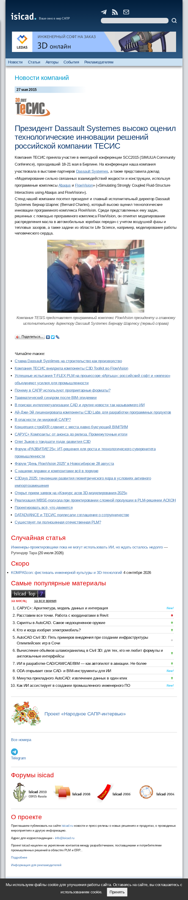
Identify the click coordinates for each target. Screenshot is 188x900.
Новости (15, 62)
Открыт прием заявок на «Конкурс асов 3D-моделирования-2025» (71, 493)
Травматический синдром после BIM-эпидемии (56, 397)
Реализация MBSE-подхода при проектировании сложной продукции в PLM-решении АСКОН (95, 500)
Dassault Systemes (92, 171)
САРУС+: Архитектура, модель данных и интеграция (62, 608)
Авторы (52, 62)
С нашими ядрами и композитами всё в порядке (56, 471)
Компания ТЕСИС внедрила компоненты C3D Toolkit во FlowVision (71, 368)
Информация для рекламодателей (36, 865)
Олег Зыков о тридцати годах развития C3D (53, 441)
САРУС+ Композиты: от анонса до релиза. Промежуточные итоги (71, 434)
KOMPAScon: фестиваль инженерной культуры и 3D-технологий (66, 572)
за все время (45, 601)
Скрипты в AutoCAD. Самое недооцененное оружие (61, 623)
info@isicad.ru (65, 838)
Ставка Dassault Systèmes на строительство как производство (68, 361)
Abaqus (64, 185)
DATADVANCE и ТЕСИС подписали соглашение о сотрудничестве (72, 515)
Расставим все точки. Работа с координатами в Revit (62, 615)
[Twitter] (52, 336)
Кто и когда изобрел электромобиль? (48, 630)
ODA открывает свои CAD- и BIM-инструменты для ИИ (64, 671)
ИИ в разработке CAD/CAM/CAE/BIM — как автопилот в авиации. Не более (82, 663)
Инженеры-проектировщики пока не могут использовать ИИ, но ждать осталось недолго (87, 547)
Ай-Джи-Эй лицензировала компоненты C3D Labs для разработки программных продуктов (93, 412)
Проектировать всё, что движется (43, 507)
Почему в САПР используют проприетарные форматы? (62, 390)
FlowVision (84, 185)
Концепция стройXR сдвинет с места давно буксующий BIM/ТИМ (71, 427)
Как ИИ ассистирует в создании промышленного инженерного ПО (73, 685)
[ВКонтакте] (48, 336)
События (71, 62)
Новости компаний (42, 77)
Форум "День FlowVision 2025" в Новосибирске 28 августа (64, 463)
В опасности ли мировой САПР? (43, 419)
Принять (117, 892)
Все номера (21, 740)
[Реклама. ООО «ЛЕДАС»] (94, 42)
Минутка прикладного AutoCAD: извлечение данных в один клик (72, 678)
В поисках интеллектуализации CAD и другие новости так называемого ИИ (80, 405)
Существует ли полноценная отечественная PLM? (58, 522)
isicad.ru (67, 825)
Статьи (34, 62)
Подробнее (19, 857)
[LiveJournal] (57, 336)
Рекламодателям (98, 62)
